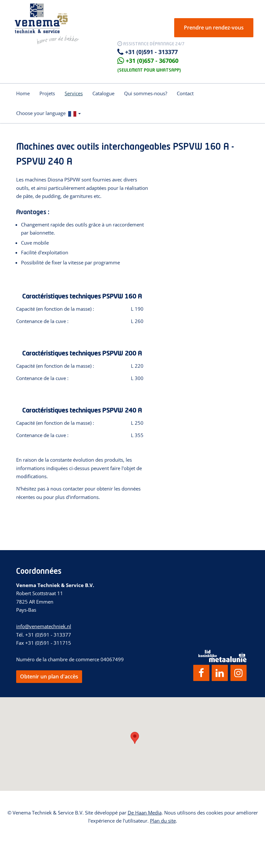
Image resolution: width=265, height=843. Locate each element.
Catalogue (103, 93)
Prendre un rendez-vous (214, 27)
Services (74, 93)
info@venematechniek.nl (43, 626)
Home (23, 93)
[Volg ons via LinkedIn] (220, 673)
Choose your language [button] (42, 113)
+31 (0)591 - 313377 (151, 52)
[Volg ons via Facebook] (201, 673)
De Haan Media (145, 812)
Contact (185, 93)
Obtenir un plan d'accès (49, 676)
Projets (47, 93)
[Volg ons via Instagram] (238, 673)
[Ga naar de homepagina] (47, 23)
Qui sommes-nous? (145, 93)
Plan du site (163, 820)
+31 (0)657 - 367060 (152, 60)
